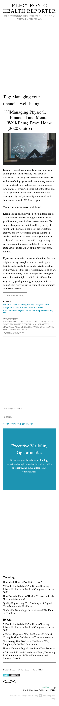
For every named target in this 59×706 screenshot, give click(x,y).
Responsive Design (18, 695)
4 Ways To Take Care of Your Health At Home (23, 307)
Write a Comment (14, 333)
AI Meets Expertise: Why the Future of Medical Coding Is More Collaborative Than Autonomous (28, 635)
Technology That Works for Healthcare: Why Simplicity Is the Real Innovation (26, 642)
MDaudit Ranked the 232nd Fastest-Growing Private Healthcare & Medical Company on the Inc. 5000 (29, 589)
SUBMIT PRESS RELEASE (18, 424)
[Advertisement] (29, 63)
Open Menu (6, 27)
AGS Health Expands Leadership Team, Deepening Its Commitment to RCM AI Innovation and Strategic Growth (29, 655)
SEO (34, 695)
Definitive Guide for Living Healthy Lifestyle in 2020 (26, 304)
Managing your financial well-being (26, 325)
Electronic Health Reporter (29, 8)
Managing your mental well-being (28, 328)
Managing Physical (21, 324)
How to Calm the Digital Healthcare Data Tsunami (29, 648)
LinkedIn (38, 27)
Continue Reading (15, 295)
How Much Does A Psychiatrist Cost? (22, 582)
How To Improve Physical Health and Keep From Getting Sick (28, 311)
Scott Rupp (12, 319)
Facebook (31, 27)
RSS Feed (45, 27)
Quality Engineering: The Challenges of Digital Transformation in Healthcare (27, 604)
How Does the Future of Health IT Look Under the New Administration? (29, 597)
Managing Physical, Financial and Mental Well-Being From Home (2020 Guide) (29, 120)
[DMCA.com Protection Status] (11, 676)
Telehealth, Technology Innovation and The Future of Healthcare (29, 611)
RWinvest (22, 329)
